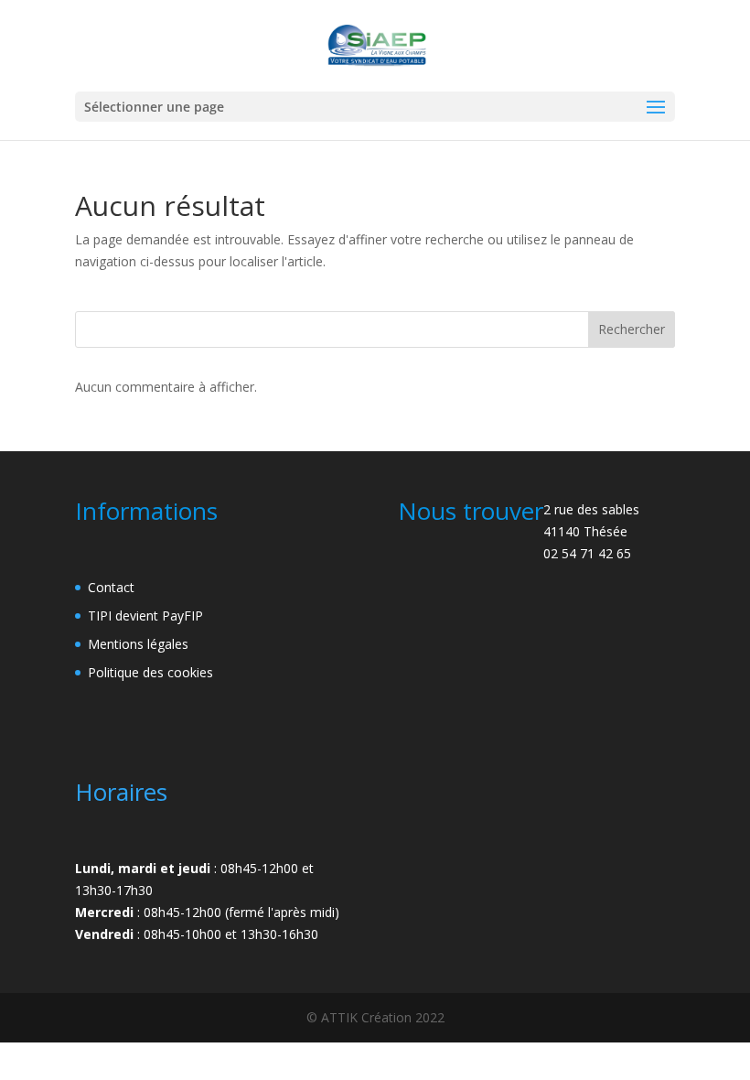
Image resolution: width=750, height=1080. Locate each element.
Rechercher (631, 329)
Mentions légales (138, 644)
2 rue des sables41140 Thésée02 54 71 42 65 (591, 531)
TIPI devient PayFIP (145, 615)
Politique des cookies (150, 672)
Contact (111, 587)
